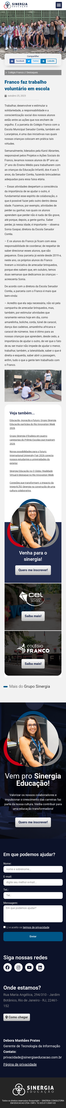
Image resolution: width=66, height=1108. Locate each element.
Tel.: (6, 889)
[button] (59, 5)
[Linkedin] (40, 967)
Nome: (7, 863)
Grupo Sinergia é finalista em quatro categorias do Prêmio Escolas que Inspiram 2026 (32, 440)
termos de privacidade (36, 927)
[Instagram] (18, 967)
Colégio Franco (16, 72)
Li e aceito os (27, 927)
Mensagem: (10, 903)
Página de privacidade (20, 1064)
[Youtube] (29, 967)
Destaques (32, 72)
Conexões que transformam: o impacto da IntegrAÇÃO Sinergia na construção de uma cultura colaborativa (32, 486)
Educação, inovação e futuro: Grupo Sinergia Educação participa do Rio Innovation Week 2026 (33, 424)
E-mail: (7, 876)
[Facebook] (7, 967)
